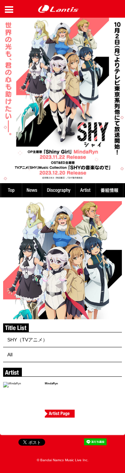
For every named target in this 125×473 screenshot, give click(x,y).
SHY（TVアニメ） (27, 339)
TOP (11, 190)
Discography (59, 190)
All (9, 354)
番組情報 (110, 190)
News (32, 190)
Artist (86, 190)
